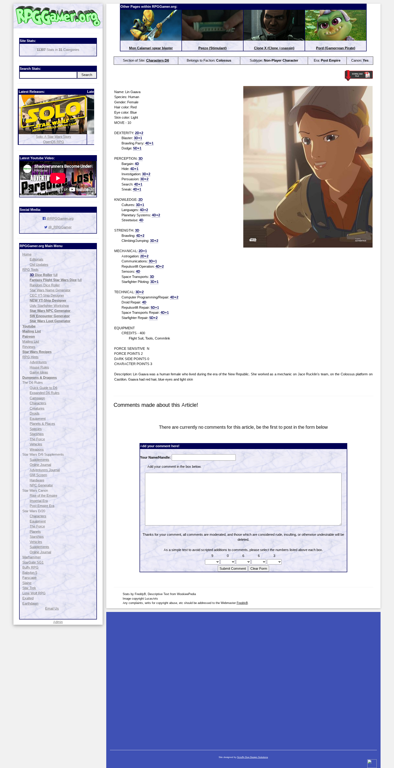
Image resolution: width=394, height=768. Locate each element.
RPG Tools (30, 269)
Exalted (28, 598)
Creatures (37, 408)
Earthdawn (30, 603)
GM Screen (38, 475)
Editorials (36, 259)
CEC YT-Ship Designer (47, 295)
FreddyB (242, 603)
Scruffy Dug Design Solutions (252, 757)
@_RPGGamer (60, 227)
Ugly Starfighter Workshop (49, 305)
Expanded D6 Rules (45, 393)
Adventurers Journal (45, 470)
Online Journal (40, 464)
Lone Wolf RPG (34, 593)
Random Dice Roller (45, 285)
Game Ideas (39, 372)
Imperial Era (39, 501)
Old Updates (39, 264)
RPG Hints (30, 357)
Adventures (38, 362)
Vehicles (36, 444)
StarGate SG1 (33, 562)
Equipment (38, 418)
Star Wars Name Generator (50, 290)
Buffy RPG (30, 567)
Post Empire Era (42, 506)
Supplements (39, 459)
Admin (58, 622)
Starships (37, 434)
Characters (38, 403)
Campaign (37, 398)
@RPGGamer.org (60, 218)
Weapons (37, 449)
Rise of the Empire (43, 495)
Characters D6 (157, 60)
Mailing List (30, 341)
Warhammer (31, 557)
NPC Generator (41, 485)
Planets (35, 531)
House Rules (39, 367)
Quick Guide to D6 (43, 388)
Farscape (29, 577)
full (55, 275)
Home (26, 254)
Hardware (37, 480)
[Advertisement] (243, 678)
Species (36, 429)
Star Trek (29, 588)
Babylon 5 (29, 572)
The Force (37, 439)
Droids (34, 413)
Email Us (52, 608)
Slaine (26, 583)
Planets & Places (42, 423)
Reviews (28, 347)
